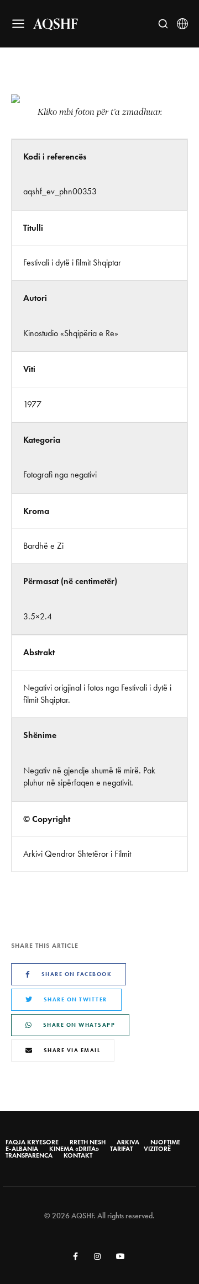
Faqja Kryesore (32, 1142)
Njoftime (165, 1142)
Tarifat (121, 1148)
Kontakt (78, 1155)
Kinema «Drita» (74, 1148)
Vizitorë (157, 1148)
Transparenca (29, 1155)
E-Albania (22, 1148)
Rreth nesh (88, 1142)
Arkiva (128, 1142)
